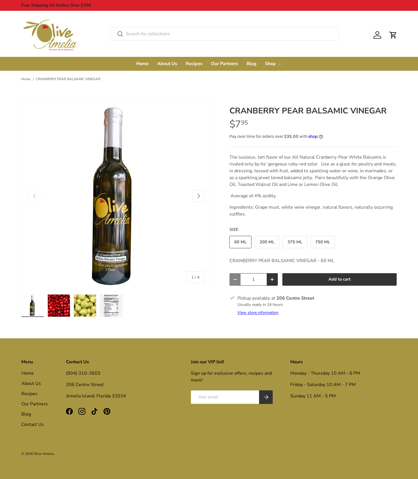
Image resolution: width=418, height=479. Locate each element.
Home (142, 64)
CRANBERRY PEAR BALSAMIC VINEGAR (68, 79)
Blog (251, 64)
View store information (257, 312)
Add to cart (339, 279)
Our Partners (224, 64)
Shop (270, 64)
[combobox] (225, 33)
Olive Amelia (43, 453)
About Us (167, 64)
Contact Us (32, 424)
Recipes (194, 64)
